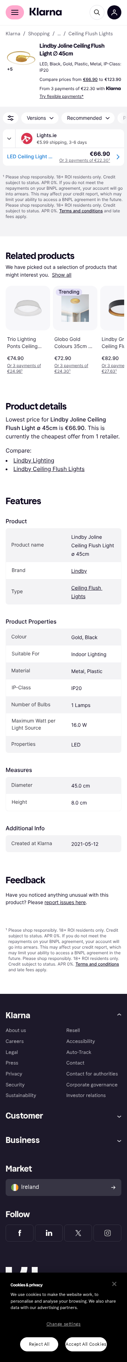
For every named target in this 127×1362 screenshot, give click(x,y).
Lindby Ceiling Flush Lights (49, 468)
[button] (21, 57)
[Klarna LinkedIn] (49, 1233)
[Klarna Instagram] (107, 1233)
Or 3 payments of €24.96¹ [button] (24, 368)
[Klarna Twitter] (78, 1233)
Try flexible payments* (62, 96)
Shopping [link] (39, 34)
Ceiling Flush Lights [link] (90, 34)
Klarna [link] (13, 34)
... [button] (59, 34)
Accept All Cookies (86, 1344)
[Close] (114, 1284)
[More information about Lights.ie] (9, 138)
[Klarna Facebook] (20, 1233)
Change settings (64, 1324)
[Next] (111, 329)
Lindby (79, 571)
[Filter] (10, 118)
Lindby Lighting (33, 460)
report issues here (65, 902)
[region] (63, 1317)
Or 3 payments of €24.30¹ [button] (71, 368)
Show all (61, 275)
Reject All (39, 1344)
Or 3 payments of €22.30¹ (84, 160)
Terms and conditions (81, 210)
